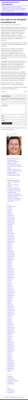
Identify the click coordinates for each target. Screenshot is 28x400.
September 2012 (11, 368)
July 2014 (9, 335)
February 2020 (10, 233)
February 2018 (10, 270)
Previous (4, 91)
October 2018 (10, 257)
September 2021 (11, 206)
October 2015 (10, 312)
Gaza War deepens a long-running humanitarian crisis (13, 174)
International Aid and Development (10, 3)
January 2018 (10, 271)
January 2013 (10, 362)
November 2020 (11, 220)
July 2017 (9, 280)
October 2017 (10, 276)
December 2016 (11, 291)
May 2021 (9, 211)
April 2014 (9, 339)
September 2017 (11, 277)
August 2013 (10, 351)
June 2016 (9, 300)
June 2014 (9, 336)
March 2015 (10, 323)
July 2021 (9, 208)
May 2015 (9, 319)
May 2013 (9, 356)
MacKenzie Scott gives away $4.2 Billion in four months (14, 200)
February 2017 (10, 288)
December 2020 (11, 218)
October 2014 (10, 330)
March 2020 (10, 232)
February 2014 (10, 342)
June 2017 (9, 282)
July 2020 (9, 226)
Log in (8, 388)
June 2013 (9, 354)
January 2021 (10, 217)
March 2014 (10, 341)
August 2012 (10, 369)
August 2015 (10, 315)
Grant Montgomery (17, 24)
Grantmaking (10, 377)
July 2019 (9, 244)
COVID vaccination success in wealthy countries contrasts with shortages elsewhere (14, 171)
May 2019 (9, 247)
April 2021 (9, 212)
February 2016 (10, 306)
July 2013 (9, 353)
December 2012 (11, 363)
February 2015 (10, 324)
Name (2, 115)
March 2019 (10, 250)
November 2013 (11, 347)
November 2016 (11, 292)
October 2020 (10, 221)
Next (25, 91)
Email (2, 118)
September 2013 (11, 350)
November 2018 (11, 256)
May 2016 (9, 301)
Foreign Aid (16, 188)
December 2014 (11, 327)
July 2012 (9, 371)
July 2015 (9, 316)
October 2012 (10, 366)
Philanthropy (10, 382)
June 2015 (9, 318)
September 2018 (11, 259)
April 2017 (9, 285)
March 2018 (10, 268)
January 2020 (10, 235)
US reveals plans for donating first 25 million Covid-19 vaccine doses (14, 166)
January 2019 (10, 253)
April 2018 (9, 267)
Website (3, 120)
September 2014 (11, 332)
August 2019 (10, 242)
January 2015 (10, 326)
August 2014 (10, 333)
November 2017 (11, 274)
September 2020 (11, 223)
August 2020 (10, 224)
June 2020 (9, 227)
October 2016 (10, 294)
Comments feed (11, 391)
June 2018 (9, 264)
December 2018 (11, 254)
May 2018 (9, 265)
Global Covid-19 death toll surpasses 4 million (13, 162)
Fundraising (10, 376)
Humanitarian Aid (16, 87)
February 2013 (10, 360)
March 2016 (10, 304)
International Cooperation (13, 380)
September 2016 (11, 295)
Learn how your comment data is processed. (14, 128)
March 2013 (10, 359)
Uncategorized (10, 383)
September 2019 (11, 241)
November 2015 (11, 310)
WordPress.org (10, 392)
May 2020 (9, 229)
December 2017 (11, 273)
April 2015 (9, 321)
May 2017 (9, 283)
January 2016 (10, 307)
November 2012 (11, 365)
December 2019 (11, 236)
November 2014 (11, 329)
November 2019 (11, 238)
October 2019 (10, 239)
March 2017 (10, 286)
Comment (4, 105)
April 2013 (9, 357)
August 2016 (10, 297)
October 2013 (10, 348)
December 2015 (11, 309)
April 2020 (9, 230)
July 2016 (9, 298)
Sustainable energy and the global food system (13, 159)
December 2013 (11, 345)
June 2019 (9, 245)
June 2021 (9, 209)
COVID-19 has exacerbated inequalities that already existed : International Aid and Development (14, 196)
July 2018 (9, 262)
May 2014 (9, 338)
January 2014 (10, 344)
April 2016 (9, 303)
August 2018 (10, 261)
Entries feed (10, 389)
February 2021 (10, 215)
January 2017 (10, 289)
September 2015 (11, 313)
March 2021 (10, 214)
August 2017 (10, 279)
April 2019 (9, 248)
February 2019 (10, 251)
